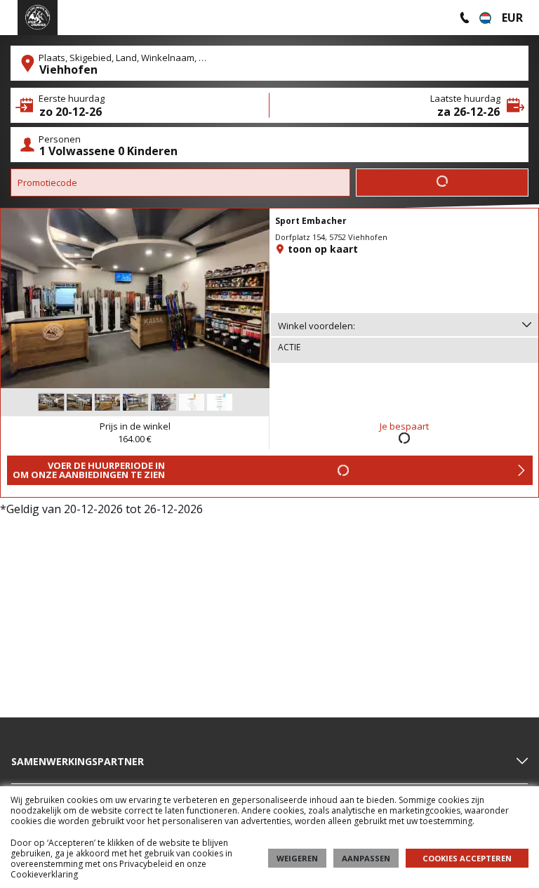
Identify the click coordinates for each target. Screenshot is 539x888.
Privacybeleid (146, 864)
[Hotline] (464, 17)
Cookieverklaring (44, 874)
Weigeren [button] (297, 858)
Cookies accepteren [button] (467, 858)
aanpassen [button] (366, 858)
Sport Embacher (311, 221)
